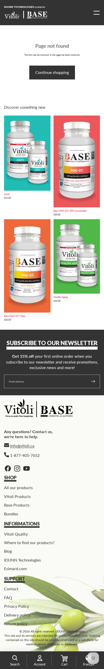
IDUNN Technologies (22, 559)
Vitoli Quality (16, 533)
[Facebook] (8, 468)
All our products (18, 487)
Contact (11, 588)
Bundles (11, 513)
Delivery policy (17, 614)
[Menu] (95, 12)
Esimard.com (15, 568)
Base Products (17, 505)
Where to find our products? (29, 542)
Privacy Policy (16, 606)
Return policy (16, 623)
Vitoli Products (17, 496)
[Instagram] (17, 468)
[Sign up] (93, 381)
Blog (8, 551)
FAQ (8, 597)
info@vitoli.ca (22, 445)
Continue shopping (52, 72)
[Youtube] (26, 468)
